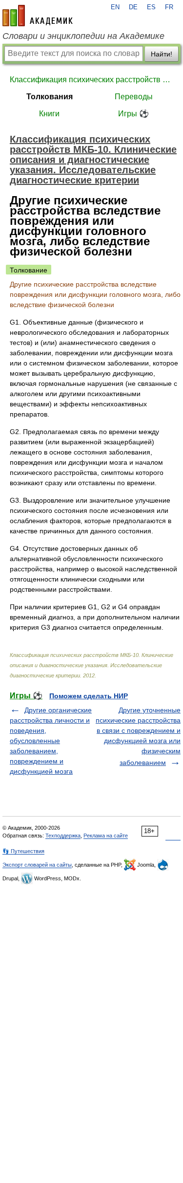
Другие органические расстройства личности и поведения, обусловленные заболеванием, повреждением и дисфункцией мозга (51, 740)
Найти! (161, 54)
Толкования (49, 96)
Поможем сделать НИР (88, 696)
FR (169, 7)
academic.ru (37, 15)
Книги (49, 113)
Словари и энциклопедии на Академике (83, 36)
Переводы (134, 96)
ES (151, 7)
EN (115, 7)
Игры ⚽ (133, 113)
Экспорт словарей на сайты (37, 865)
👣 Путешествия (23, 851)
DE (133, 7)
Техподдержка (63, 835)
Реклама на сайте (105, 835)
